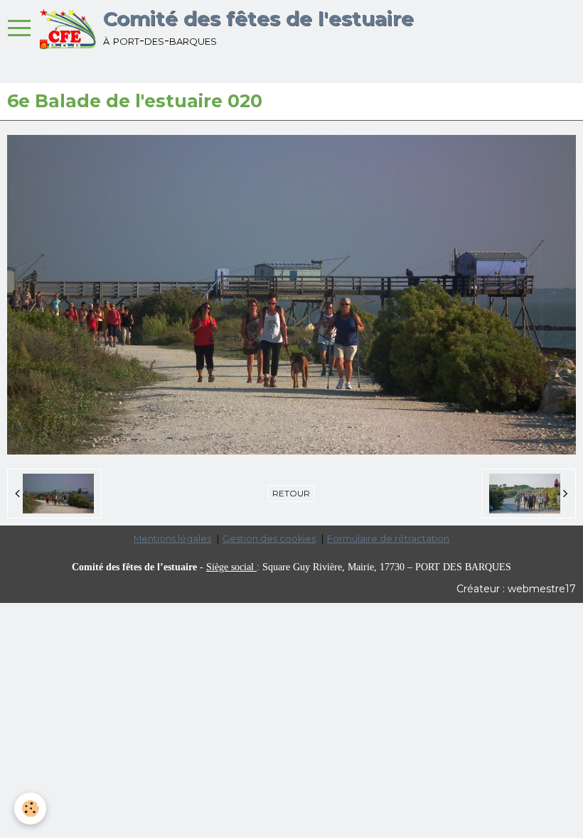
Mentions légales (172, 538)
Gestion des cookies (269, 538)
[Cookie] (30, 809)
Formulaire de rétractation (388, 538)
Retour (291, 493)
